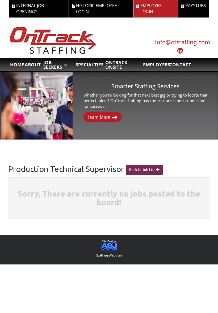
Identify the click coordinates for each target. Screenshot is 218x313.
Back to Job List (142, 170)
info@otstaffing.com (182, 42)
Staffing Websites (109, 255)
